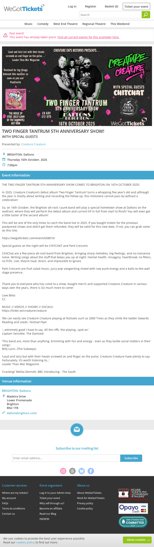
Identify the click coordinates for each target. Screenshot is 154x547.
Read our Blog (48, 513)
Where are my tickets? (15, 493)
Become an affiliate (51, 508)
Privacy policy (85, 503)
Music (28, 24)
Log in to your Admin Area (55, 493)
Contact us (8, 513)
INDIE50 (44, 519)
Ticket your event (136, 6)
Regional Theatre (94, 24)
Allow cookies (136, 540)
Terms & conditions (13, 508)
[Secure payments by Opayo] (133, 513)
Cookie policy (85, 508)
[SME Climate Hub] (133, 527)
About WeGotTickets (89, 493)
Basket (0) (111, 6)
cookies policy (25, 542)
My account (9, 498)
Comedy (43, 24)
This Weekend (120, 24)
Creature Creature (33, 144)
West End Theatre (65, 24)
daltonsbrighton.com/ (22, 413)
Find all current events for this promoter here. (89, 37)
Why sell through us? (52, 503)
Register (90, 6)
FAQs (5, 503)
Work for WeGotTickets (90, 498)
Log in (72, 6)
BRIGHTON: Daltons (16, 391)
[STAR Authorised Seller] (133, 500)
